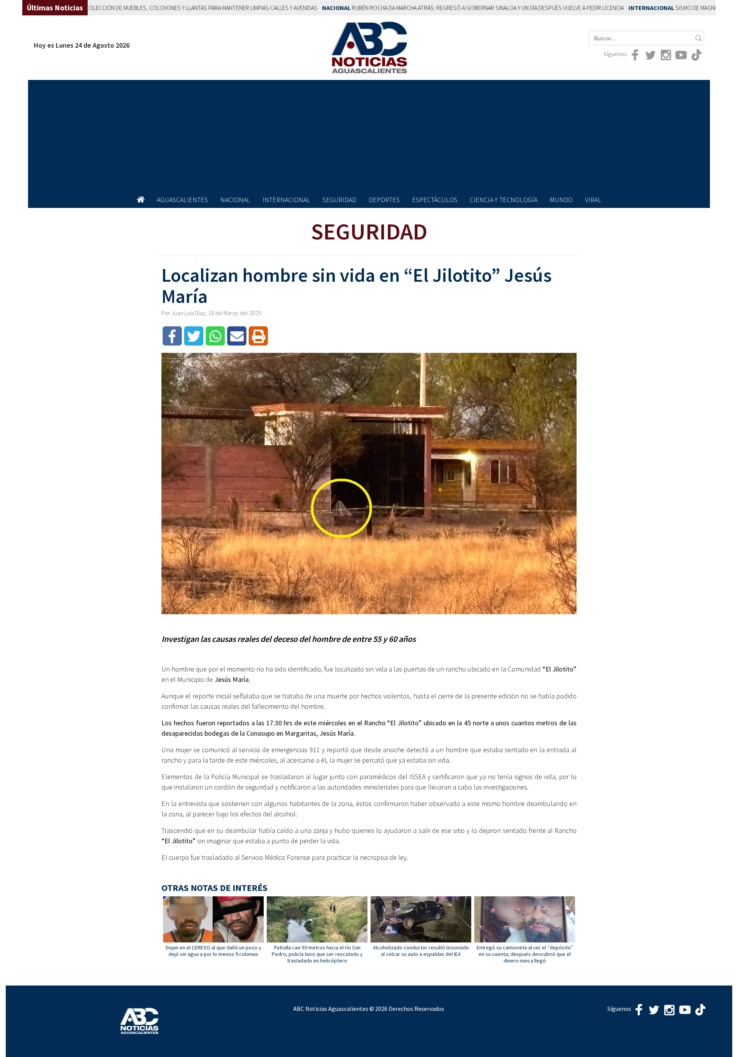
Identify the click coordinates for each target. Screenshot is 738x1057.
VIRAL (593, 199)
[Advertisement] (369, 134)
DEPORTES (384, 199)
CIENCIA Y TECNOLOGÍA (503, 199)
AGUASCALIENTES (182, 199)
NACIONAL (235, 199)
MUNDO (561, 199)
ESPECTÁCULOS (434, 199)
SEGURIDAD (339, 199)
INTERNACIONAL (286, 199)
